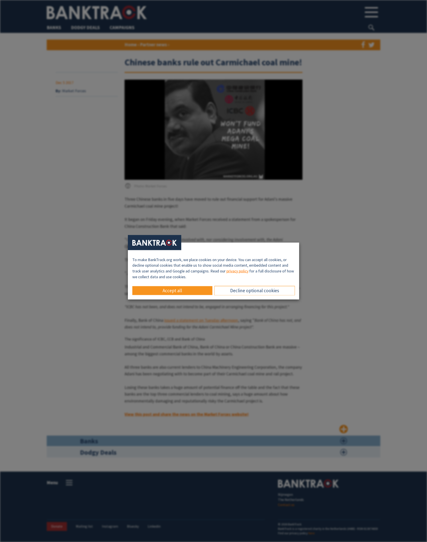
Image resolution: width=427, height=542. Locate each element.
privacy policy (237, 271)
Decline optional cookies (254, 291)
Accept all (172, 291)
